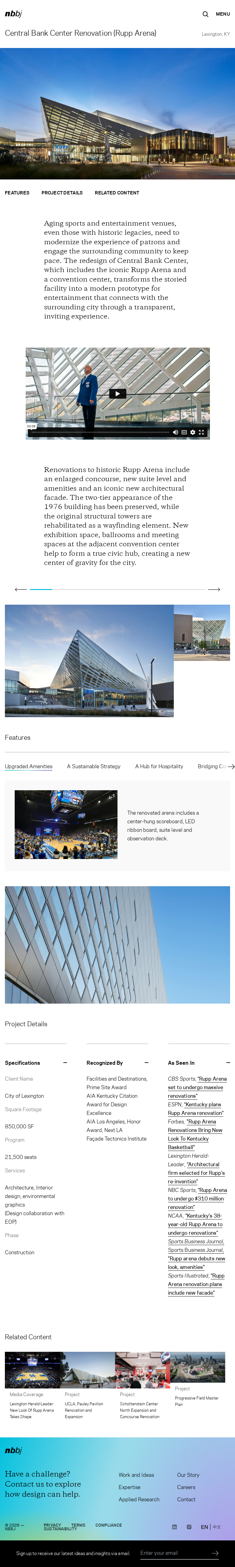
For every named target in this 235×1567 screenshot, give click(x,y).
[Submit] (215, 1553)
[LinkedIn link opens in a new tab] (174, 1528)
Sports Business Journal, (196, 1258)
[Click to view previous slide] (21, 589)
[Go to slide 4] (107, 590)
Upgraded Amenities (28, 766)
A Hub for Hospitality (159, 766)
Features (17, 193)
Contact (186, 1499)
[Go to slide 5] (129, 590)
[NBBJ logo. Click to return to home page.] (13, 14)
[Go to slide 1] (41, 590)
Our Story (188, 1475)
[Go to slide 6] (151, 590)
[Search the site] (206, 14)
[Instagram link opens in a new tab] (189, 1528)
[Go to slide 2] (63, 590)
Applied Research (139, 1499)
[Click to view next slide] (214, 589)
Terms (78, 1525)
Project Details (62, 193)
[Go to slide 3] (85, 590)
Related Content (117, 193)
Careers (186, 1487)
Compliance (108, 1525)
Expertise (129, 1487)
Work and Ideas (136, 1475)
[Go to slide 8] (194, 590)
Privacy (53, 1525)
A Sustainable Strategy (94, 766)
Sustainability (60, 1529)
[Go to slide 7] (172, 590)
